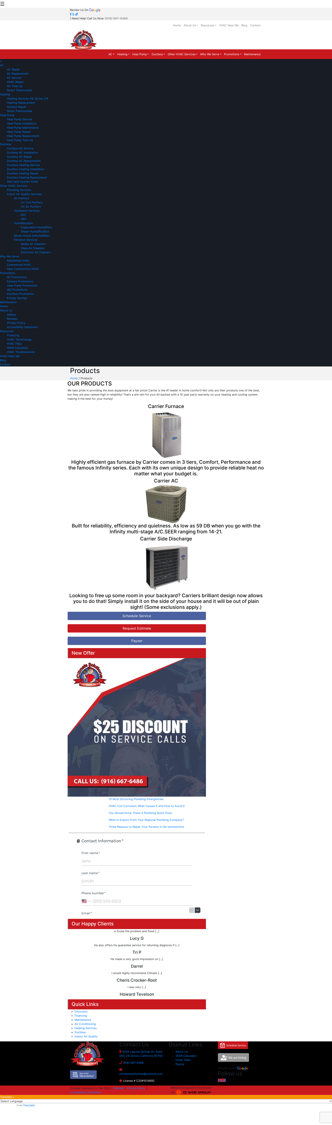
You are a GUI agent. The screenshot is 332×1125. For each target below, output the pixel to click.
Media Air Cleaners (33, 244)
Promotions (231, 54)
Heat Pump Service (19, 119)
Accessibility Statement (22, 327)
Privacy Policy (16, 323)
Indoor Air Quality (86, 1036)
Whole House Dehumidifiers (32, 235)
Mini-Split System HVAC (22, 181)
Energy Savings (17, 298)
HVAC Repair (15, 82)
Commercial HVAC (19, 264)
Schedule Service (136, 616)
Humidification (23, 223)
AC (110, 54)
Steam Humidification (35, 231)
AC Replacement (18, 73)
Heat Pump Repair (19, 131)
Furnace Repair (16, 107)
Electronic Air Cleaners (36, 252)
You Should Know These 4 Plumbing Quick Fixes (140, 813)
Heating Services (86, 1028)
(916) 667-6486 (133, 1062)
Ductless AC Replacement (24, 161)
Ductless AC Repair (19, 156)
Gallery (11, 314)
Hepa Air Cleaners (32, 248)
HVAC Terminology (19, 339)
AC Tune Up (14, 86)
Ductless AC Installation (22, 152)
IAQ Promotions (17, 289)
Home (177, 25)
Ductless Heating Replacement (27, 177)
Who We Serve (209, 54)
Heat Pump (139, 54)
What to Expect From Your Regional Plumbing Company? (146, 820)
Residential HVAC (18, 260)
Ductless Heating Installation (25, 169)
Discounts (81, 1011)
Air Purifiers (21, 198)
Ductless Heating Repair (22, 173)
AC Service (14, 77)
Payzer (136, 641)
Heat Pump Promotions (22, 285)
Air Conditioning (85, 1024)
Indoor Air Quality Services (24, 194)
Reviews (12, 318)
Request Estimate (137, 628)
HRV (23, 219)
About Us (190, 25)
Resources (207, 25)
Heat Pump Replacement (23, 136)
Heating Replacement (21, 102)
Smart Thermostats (19, 90)
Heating (122, 54)
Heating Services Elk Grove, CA (27, 98)
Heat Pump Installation (21, 123)
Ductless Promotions (20, 293)
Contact (255, 25)
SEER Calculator (17, 347)
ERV (23, 215)
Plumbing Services (19, 190)
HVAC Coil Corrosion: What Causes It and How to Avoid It (147, 806)
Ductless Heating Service (23, 165)
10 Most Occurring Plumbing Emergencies (136, 799)
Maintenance (252, 54)
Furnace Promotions (20, 281)
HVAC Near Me (229, 25)
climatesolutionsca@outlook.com (141, 1073)
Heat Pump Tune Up (20, 140)
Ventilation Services (27, 210)
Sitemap (118, 1088)
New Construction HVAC (23, 269)
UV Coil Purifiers (31, 202)
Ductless (157, 54)
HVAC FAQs (14, 343)
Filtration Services (25, 239)
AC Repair (13, 69)
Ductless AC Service (20, 148)
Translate (29, 1105)
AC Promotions (17, 277)
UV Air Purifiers (31, 206)
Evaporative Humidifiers (36, 227)
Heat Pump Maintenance (23, 127)
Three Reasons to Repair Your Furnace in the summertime (146, 826)
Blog (244, 25)
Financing (13, 335)
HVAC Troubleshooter (21, 352)
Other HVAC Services (181, 54)
